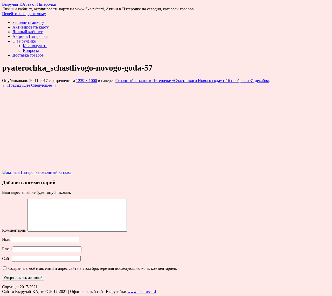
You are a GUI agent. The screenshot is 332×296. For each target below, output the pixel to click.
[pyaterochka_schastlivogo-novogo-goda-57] (37, 172)
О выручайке (24, 41)
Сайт (6, 258)
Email (7, 249)
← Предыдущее (16, 85)
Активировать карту (30, 27)
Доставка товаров (28, 55)
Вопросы (31, 50)
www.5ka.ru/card (141, 291)
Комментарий (14, 230)
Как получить (35, 46)
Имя (6, 239)
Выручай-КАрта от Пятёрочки (29, 4)
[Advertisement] (166, 126)
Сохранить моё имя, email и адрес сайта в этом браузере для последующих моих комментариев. (92, 268)
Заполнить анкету (28, 22)
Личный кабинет (27, 32)
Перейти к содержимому (24, 13)
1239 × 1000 (86, 80)
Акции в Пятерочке (29, 36)
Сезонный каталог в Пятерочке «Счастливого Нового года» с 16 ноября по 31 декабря (192, 80)
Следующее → (44, 85)
